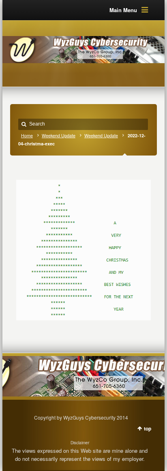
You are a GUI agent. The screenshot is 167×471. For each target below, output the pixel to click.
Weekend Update (58, 135)
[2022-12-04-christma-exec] (83, 246)
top (147, 428)
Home (27, 135)
